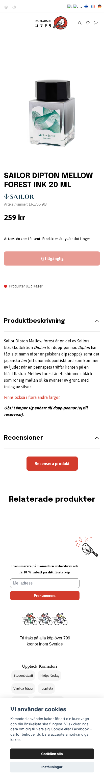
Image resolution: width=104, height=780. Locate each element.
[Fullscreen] (52, 112)
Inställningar (52, 767)
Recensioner (23, 438)
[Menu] (8, 22)
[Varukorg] (96, 23)
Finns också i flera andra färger (32, 397)
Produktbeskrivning (34, 321)
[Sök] (80, 23)
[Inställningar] (6, 7)
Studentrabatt (23, 675)
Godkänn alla (52, 754)
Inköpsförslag (49, 675)
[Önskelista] (88, 23)
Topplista (46, 688)
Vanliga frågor (23, 688)
